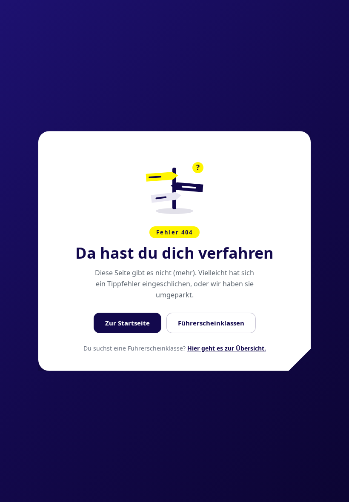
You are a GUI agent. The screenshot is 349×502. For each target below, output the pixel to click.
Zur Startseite (127, 323)
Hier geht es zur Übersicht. (226, 348)
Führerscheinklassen (211, 323)
